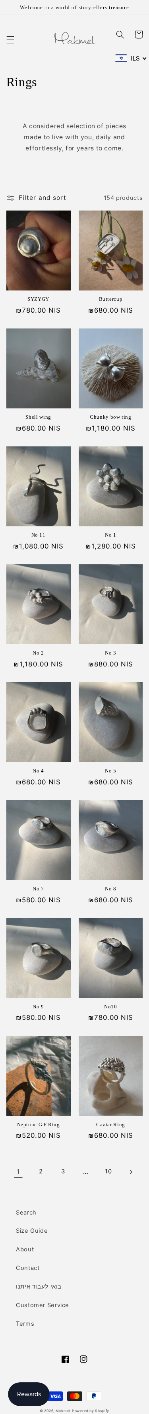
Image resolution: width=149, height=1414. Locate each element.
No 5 (110, 771)
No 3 (110, 653)
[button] (10, 39)
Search (26, 1212)
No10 (110, 1007)
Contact (27, 1268)
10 (108, 1171)
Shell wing (38, 417)
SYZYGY (38, 299)
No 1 (110, 535)
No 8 (110, 889)
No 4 (38, 771)
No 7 (38, 889)
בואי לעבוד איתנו (39, 1286)
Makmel (63, 1411)
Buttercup (111, 299)
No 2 (38, 653)
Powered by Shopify (90, 1411)
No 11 (38, 535)
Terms (25, 1323)
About (25, 1249)
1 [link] (18, 1171)
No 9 (38, 1007)
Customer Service (42, 1305)
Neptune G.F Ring (38, 1124)
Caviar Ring (110, 1124)
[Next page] (131, 1172)
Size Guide (32, 1230)
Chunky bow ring (110, 417)
